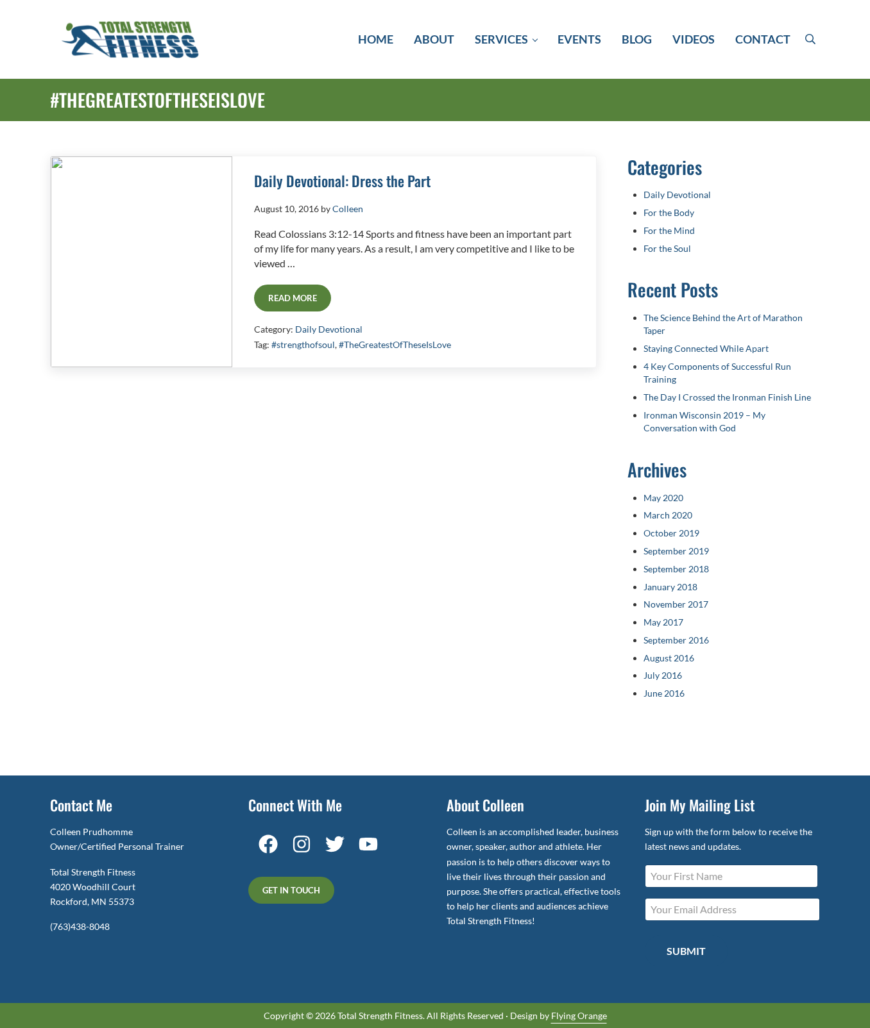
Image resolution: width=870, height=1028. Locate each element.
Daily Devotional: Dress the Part (342, 181)
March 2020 (668, 515)
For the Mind (669, 230)
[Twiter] (338, 844)
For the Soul (667, 248)
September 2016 (676, 639)
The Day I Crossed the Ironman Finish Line (727, 397)
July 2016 (663, 675)
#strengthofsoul (303, 344)
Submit (686, 951)
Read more (299, 300)
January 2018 (670, 586)
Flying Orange (579, 1015)
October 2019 (671, 532)
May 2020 (663, 497)
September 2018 (676, 568)
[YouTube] (371, 844)
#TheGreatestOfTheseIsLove (395, 344)
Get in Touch (291, 890)
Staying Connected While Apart (706, 348)
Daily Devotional (328, 329)
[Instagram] (304, 844)
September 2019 (676, 550)
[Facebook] (268, 844)
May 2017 (663, 622)
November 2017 (676, 604)
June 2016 (664, 693)
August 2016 (669, 657)
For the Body (669, 212)
